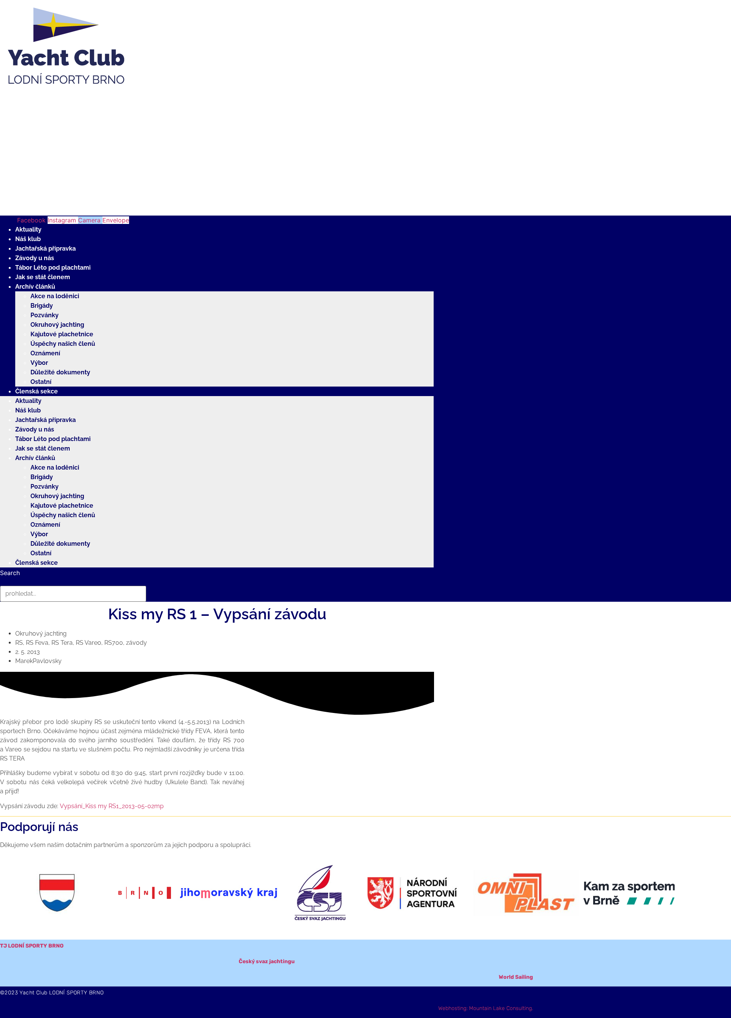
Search (10, 573)
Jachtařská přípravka (45, 248)
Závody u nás (34, 258)
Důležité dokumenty (60, 372)
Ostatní (40, 381)
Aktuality (28, 229)
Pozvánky (44, 315)
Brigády (41, 305)
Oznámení (45, 353)
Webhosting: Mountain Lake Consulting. (485, 1008)
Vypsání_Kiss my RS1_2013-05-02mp (112, 806)
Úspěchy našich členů (62, 343)
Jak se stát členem (42, 277)
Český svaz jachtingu (267, 961)
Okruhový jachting (57, 324)
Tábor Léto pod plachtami (53, 267)
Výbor (39, 362)
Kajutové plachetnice (61, 334)
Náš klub (28, 239)
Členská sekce (36, 391)
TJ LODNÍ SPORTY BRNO (32, 946)
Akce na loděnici (54, 296)
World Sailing (516, 977)
